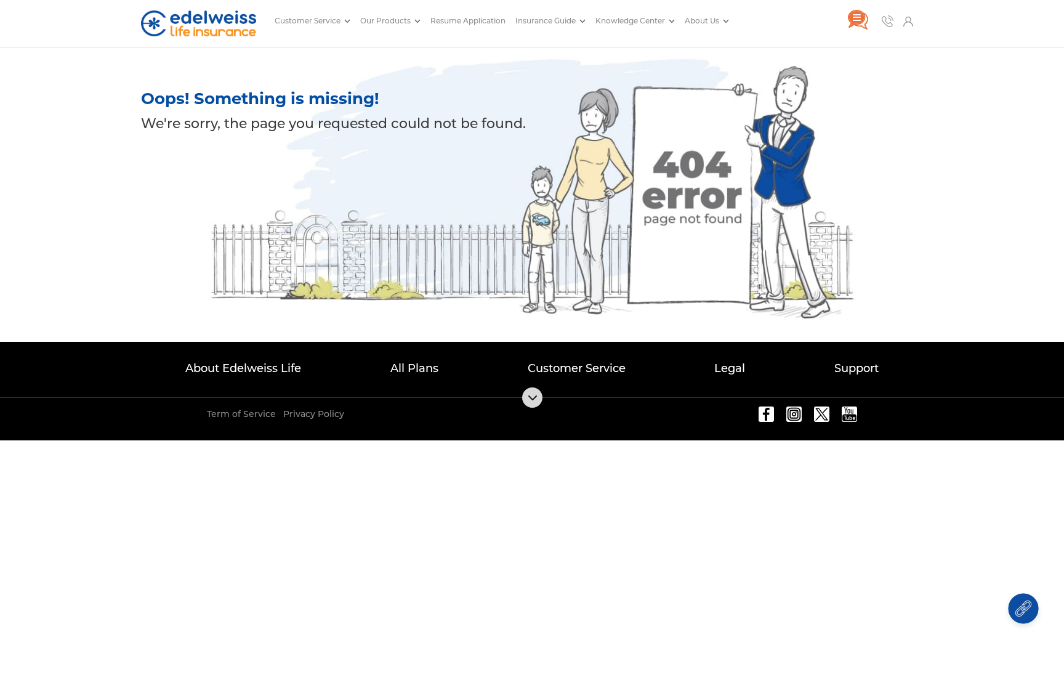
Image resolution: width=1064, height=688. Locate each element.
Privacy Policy (313, 413)
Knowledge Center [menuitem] (631, 20)
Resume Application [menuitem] (468, 20)
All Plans (414, 368)
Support (856, 368)
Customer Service (577, 368)
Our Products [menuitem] (386, 20)
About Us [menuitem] (703, 20)
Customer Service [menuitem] (308, 20)
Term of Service (241, 413)
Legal (729, 368)
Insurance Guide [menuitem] (546, 20)
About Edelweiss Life (243, 368)
